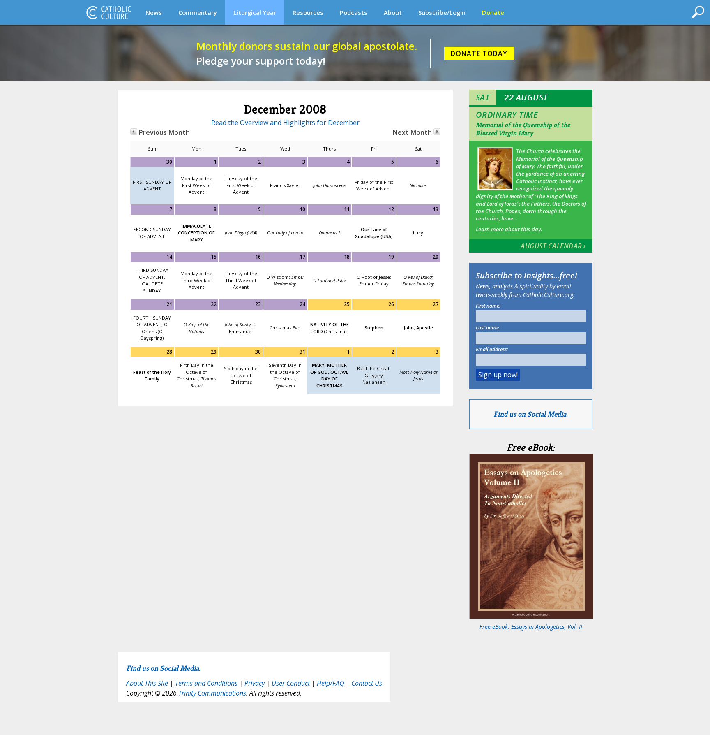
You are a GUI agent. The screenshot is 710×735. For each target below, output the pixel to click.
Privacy (254, 683)
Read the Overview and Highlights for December (285, 122)
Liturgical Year (254, 12)
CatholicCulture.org (108, 12)
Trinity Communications (212, 693)
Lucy (418, 233)
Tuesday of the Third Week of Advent (240, 280)
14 (169, 256)
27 (435, 304)
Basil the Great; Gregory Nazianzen (374, 375)
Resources (308, 12)
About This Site (147, 683)
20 (435, 256)
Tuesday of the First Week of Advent (240, 185)
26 (391, 304)
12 (391, 209)
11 (347, 209)
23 (258, 304)
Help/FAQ (330, 683)
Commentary (197, 12)
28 (169, 351)
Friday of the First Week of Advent (374, 185)
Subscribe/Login (442, 12)
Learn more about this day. (509, 229)
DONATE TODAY (479, 53)
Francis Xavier (285, 185)
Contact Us (366, 683)
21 (169, 304)
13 (435, 209)
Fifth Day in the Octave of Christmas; (197, 375)
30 (169, 161)
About (393, 12)
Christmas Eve (285, 328)
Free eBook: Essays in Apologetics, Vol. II (530, 627)
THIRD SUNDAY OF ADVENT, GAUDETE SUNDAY (152, 280)
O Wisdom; (285, 280)
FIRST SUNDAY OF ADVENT (152, 185)
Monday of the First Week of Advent (196, 185)
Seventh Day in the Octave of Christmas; (285, 375)
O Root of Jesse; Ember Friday (374, 280)
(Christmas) (329, 327)
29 (214, 351)
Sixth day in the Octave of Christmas (241, 375)
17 (302, 256)
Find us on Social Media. (530, 414)
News (153, 12)
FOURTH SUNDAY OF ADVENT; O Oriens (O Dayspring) (152, 328)
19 (391, 256)
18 (347, 256)
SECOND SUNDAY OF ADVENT (152, 232)
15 (214, 256)
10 (302, 209)
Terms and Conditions (206, 683)
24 (302, 304)
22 (214, 304)
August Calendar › (553, 245)
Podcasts (353, 12)
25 (347, 304)
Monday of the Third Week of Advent (196, 280)
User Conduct (291, 683)
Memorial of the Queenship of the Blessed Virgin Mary (523, 129)
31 (302, 351)
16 (258, 256)
